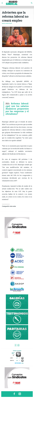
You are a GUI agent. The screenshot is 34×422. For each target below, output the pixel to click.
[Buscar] (32, 3)
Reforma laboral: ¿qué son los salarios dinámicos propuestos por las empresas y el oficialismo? (17, 108)
